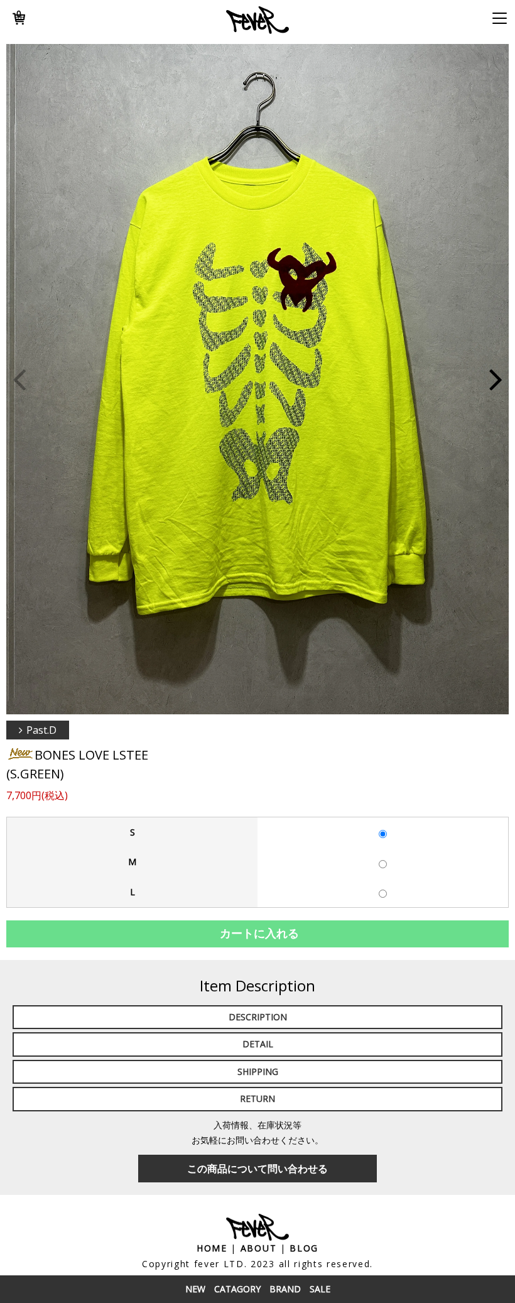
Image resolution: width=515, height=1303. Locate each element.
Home (212, 1248)
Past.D (41, 730)
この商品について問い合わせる (257, 1168)
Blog (304, 1248)
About (258, 1248)
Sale (320, 1289)
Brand (285, 1289)
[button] (495, 379)
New (195, 1289)
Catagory (237, 1289)
